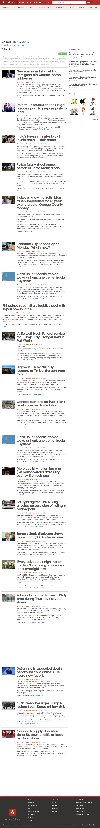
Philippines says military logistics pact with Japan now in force (33, 307)
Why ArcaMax (80, 808)
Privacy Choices (92, 825)
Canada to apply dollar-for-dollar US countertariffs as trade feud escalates (40, 734)
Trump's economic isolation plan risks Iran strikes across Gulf (82, 70)
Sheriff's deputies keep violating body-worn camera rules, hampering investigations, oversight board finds (83, 62)
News (54, 803)
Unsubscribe (83, 825)
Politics (71, 7)
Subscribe (63, 54)
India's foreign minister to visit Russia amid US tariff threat (38, 137)
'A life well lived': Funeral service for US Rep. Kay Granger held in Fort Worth (41, 337)
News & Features (31, 82)
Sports (81, 7)
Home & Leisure (45, 7)
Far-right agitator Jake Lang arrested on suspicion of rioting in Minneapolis (41, 505)
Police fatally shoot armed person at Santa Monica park (39, 166)
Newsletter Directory (83, 814)
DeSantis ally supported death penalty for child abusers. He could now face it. (39, 672)
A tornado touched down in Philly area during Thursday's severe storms (42, 598)
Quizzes (54, 811)
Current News (21, 82)
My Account (80, 806)
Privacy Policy (65, 825)
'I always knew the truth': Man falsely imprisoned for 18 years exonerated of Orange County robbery (40, 202)
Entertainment (19, 7)
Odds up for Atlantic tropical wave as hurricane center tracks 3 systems (41, 277)
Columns (55, 808)
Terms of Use (74, 825)
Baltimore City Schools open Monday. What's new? (38, 245)
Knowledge (60, 7)
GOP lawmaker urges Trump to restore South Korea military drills (41, 704)
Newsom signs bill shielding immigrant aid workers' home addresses (39, 74)
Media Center (80, 811)
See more (95, 119)
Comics (54, 806)
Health (32, 7)
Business (6, 7)
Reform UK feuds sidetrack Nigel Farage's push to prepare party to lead (42, 108)
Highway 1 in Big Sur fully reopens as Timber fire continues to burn (41, 370)
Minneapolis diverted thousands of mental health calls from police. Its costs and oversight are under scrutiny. (83, 54)
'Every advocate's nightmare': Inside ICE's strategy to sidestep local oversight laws (40, 565)
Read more (21, 97)
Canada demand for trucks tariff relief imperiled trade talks (41, 403)
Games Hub (93, 7)
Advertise (57, 825)
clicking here (46, 64)
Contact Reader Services (84, 803)
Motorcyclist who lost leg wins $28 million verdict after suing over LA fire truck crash (39, 472)
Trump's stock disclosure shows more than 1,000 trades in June (40, 535)
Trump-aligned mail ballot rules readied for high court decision (83, 85)
